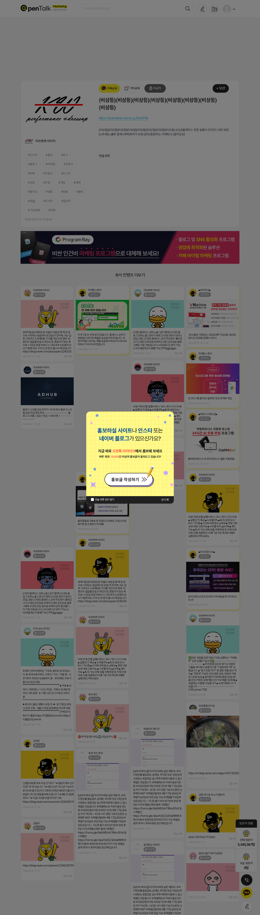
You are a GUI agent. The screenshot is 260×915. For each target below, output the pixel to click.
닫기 (163, 499)
